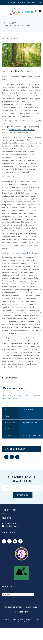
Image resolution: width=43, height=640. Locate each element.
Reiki (6, 378)
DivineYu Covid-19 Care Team (22, 129)
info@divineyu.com (11, 526)
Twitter (4, 541)
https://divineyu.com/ (32, 435)
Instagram (20, 541)
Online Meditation (33, 396)
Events (12, 23)
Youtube (15, 541)
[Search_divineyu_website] (36, 11)
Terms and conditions (13, 607)
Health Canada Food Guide (21, 341)
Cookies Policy (21, 612)
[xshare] (12, 457)
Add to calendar (15, 388)
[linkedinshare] (17, 457)
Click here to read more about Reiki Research (21, 253)
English (7, 595)
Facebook (9, 541)
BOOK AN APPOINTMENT (17, 2)
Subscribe (22, 495)
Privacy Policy (31, 607)
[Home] (4, 23)
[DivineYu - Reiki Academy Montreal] (21, 11)
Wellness (13, 378)
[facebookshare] (6, 457)
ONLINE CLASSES (34, 2)
